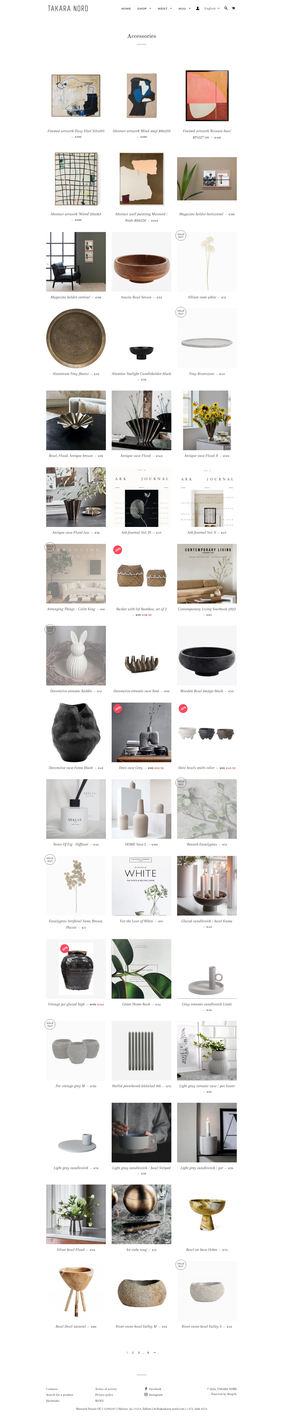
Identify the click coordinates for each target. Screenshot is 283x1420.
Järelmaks (52, 1400)
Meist (163, 8)
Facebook (154, 1389)
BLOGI (99, 1400)
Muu (183, 8)
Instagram (155, 1395)
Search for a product (59, 1395)
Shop (142, 8)
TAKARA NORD (227, 1389)
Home (126, 8)
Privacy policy (104, 1395)
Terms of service (106, 1389)
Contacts (52, 1389)
